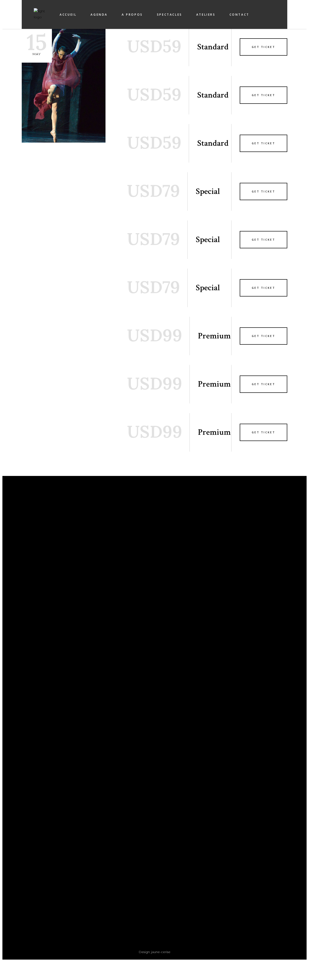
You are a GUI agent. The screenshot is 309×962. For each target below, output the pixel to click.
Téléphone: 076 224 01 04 (86, 903)
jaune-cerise (160, 952)
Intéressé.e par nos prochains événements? (223, 534)
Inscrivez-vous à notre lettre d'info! (222, 536)
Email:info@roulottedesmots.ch (86, 909)
